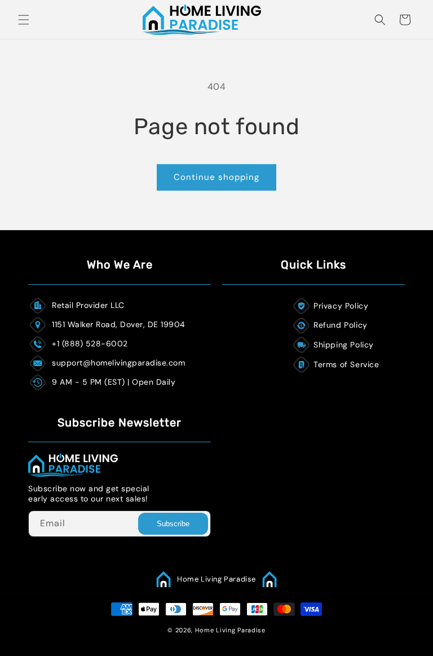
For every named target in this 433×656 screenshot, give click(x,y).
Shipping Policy (343, 345)
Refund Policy (340, 325)
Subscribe (173, 523)
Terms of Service (346, 364)
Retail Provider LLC (88, 305)
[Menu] (23, 19)
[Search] (380, 19)
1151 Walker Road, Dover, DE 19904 (118, 324)
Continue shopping (216, 177)
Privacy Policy (340, 306)
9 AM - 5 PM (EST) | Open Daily (113, 382)
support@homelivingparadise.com (118, 363)
